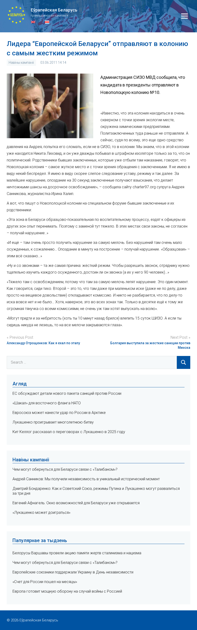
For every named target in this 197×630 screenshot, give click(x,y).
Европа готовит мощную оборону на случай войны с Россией (67, 591)
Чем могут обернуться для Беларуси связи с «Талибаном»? (64, 469)
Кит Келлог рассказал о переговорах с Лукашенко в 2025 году (68, 432)
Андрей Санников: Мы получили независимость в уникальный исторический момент (86, 479)
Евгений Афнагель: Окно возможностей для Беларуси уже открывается (76, 503)
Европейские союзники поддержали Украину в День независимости (72, 572)
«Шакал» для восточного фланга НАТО (46, 403)
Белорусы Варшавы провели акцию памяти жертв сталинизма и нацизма (76, 553)
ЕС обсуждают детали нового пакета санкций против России (66, 393)
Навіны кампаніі (21, 62)
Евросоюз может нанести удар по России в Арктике (59, 412)
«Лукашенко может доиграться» (41, 512)
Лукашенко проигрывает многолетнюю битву (53, 422)
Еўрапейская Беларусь (54, 9)
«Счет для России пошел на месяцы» (44, 581)
